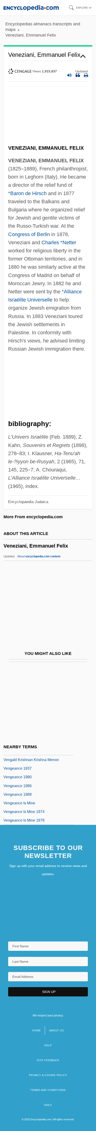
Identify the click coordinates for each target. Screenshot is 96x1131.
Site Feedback (48, 1060)
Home (36, 1030)
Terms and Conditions (48, 1090)
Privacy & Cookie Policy (48, 1075)
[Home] (31, 7)
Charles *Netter (58, 242)
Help (47, 1045)
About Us (56, 1030)
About (38, 556)
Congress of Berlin (29, 234)
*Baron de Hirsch (27, 193)
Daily (48, 1105)
